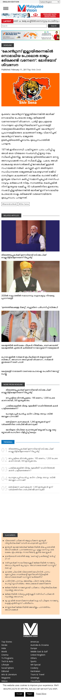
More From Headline (13, 384)
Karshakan (35, 671)
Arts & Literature (9, 674)
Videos (4, 681)
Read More (41, 694)
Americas (34, 641)
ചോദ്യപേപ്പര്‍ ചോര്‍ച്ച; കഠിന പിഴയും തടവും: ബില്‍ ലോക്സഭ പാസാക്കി (27, 415)
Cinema (4, 654)
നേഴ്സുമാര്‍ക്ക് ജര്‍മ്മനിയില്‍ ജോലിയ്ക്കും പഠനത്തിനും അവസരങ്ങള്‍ (27, 609)
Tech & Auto (7, 661)
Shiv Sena (24, 204)
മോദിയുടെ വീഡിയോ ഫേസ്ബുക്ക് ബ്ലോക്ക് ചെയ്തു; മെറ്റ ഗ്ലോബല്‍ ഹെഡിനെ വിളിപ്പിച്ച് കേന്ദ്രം (28, 431)
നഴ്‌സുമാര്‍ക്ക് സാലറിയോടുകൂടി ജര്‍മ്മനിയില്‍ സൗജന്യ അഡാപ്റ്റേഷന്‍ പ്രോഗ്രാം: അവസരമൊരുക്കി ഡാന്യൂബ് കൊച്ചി (30, 566)
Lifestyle (5, 664)
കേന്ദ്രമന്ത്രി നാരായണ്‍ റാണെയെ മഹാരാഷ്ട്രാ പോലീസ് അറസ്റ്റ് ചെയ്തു (30, 373)
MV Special (35, 664)
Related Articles (11, 215)
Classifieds (10, 535)
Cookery (34, 668)
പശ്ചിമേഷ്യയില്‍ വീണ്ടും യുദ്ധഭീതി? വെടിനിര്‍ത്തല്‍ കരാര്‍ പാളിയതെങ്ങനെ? (29, 407)
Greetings (34, 677)
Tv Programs (7, 658)
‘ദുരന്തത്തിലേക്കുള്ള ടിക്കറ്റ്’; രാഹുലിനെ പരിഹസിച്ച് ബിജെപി (29, 308)
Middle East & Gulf (39, 651)
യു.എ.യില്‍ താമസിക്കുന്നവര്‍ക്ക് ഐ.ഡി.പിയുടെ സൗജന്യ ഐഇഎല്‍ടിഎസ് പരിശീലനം (31, 602)
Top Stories (6, 641)
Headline (8, 45)
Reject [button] (29, 694)
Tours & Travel (37, 674)
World (4, 651)
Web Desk (36, 69)
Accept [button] (19, 694)
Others (33, 658)
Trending (8, 442)
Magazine (5, 677)
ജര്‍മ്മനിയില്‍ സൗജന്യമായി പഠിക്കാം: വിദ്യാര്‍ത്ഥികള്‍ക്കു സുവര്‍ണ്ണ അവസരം (31, 589)
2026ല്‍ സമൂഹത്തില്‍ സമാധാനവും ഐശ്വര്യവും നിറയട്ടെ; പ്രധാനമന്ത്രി (28, 297)
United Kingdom (37, 654)
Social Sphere (7, 668)
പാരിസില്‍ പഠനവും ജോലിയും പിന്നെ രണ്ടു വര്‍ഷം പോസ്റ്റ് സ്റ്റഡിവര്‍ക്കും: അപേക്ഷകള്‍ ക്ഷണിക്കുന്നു (28, 583)
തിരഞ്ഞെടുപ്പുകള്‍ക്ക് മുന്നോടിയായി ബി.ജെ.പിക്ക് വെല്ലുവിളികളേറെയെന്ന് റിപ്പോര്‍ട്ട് (23, 256)
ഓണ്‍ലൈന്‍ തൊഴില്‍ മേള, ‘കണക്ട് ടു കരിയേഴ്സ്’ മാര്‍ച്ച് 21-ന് (30, 558)
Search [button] (53, 26)
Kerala (4, 645)
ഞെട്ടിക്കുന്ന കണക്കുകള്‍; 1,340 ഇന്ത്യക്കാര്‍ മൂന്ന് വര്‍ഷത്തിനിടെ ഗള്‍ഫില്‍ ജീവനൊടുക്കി (25, 423)
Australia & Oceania (39, 645)
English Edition (11, 1)
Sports (33, 661)
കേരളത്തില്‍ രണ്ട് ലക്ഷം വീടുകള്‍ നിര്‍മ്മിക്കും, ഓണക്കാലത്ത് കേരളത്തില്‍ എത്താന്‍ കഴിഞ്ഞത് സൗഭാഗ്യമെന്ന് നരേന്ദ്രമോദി (30, 347)
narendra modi (9, 204)
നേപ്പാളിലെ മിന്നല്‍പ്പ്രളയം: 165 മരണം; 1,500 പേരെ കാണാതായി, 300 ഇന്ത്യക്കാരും (28, 399)
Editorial (5, 671)
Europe (33, 648)
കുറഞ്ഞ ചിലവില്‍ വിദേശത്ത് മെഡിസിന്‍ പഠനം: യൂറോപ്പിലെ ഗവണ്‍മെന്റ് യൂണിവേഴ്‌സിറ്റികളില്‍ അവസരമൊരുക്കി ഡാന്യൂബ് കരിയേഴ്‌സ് (27, 575)
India (3, 648)
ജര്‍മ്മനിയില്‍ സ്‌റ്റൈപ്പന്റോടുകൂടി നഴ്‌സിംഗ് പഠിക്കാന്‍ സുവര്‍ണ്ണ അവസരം (29, 596)
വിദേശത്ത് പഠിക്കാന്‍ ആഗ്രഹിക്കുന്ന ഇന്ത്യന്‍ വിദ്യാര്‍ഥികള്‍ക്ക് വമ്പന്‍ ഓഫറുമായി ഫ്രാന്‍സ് (26, 542)
